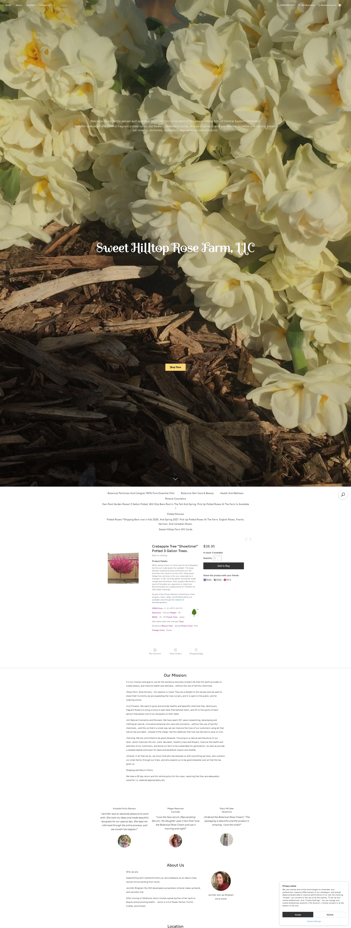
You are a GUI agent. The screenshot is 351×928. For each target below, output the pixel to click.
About (19, 5)
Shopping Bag (196, 653)
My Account (155, 653)
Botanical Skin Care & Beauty (197, 493)
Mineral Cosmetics (175, 498)
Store (8, 5)
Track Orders (175, 653)
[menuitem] (246, 539)
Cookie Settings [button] (314, 921)
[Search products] (343, 494)
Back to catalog (159, 555)
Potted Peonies (175, 514)
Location (30, 5)
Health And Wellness (232, 493)
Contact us (44, 5)
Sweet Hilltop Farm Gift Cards (175, 529)
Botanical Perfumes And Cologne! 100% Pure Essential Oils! (141, 493)
